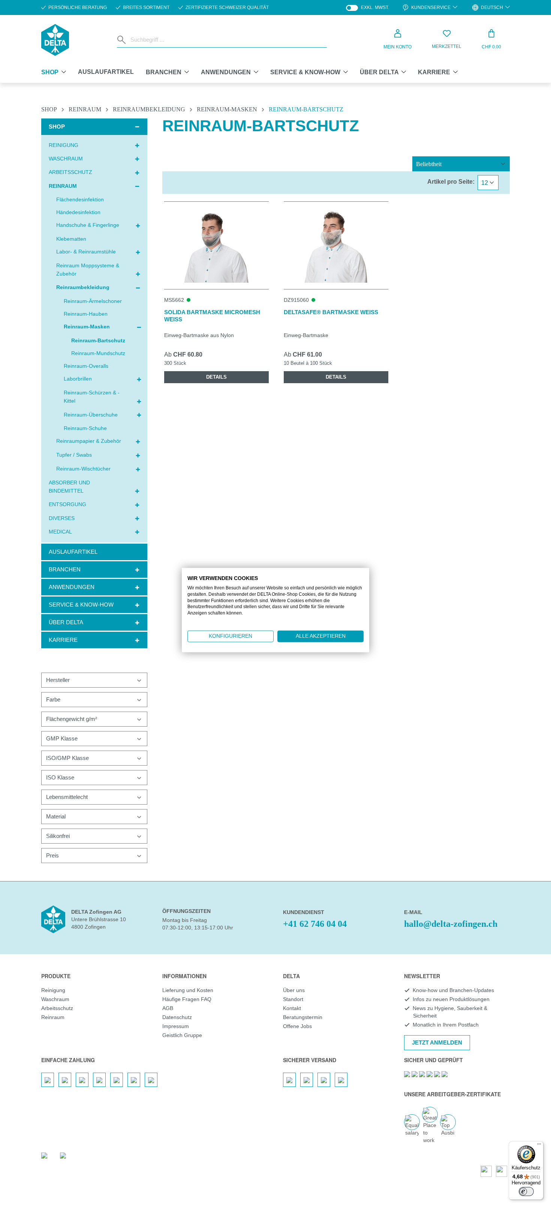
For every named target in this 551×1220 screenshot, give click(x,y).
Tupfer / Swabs (74, 455)
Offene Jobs (297, 1026)
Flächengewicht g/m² (71, 719)
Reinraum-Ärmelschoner (93, 301)
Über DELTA (66, 622)
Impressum (175, 1026)
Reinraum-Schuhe (85, 428)
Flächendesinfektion (80, 199)
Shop (57, 126)
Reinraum (63, 186)
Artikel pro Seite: (451, 181)
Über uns (294, 990)
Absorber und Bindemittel (69, 487)
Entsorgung (67, 504)
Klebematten (71, 239)
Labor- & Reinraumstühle (86, 252)
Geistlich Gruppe (182, 1035)
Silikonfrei (58, 836)
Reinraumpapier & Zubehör (88, 441)
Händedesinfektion (78, 212)
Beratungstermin (302, 1017)
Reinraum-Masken (87, 327)
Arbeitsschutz (70, 172)
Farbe (53, 699)
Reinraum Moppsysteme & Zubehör (87, 269)
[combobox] (227, 39)
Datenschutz (177, 1017)
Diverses (62, 518)
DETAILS (216, 377)
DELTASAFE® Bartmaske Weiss (331, 312)
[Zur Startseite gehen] (55, 40)
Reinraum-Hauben (86, 314)
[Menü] (539, 1145)
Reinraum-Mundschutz (98, 353)
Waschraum (66, 159)
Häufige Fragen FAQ (186, 999)
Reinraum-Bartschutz (98, 340)
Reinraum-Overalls (86, 366)
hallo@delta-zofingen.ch (450, 924)
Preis (52, 855)
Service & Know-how (81, 604)
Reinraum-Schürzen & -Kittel (92, 397)
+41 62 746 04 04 (315, 924)
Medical (60, 532)
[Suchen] (122, 39)
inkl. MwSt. (367, 7)
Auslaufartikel (73, 552)
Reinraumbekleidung (82, 287)
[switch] (526, 1191)
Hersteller (58, 680)
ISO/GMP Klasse (67, 758)
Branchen (65, 569)
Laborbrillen (78, 379)
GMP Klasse (62, 738)
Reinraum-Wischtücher (83, 469)
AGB (167, 1008)
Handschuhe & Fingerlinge (87, 225)
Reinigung (63, 145)
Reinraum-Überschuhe (91, 415)
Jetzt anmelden (437, 1042)
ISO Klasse (60, 777)
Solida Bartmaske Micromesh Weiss (212, 315)
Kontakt (292, 1008)
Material (56, 816)
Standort (293, 999)
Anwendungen (71, 587)
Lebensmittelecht (67, 797)
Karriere (63, 640)
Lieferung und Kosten (187, 990)
